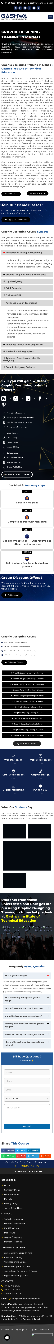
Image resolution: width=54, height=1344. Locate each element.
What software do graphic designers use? (24, 1008)
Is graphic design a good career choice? (23, 1016)
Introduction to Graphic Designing (24, 252)
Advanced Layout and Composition (24, 344)
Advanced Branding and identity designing (21, 359)
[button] (50, 17)
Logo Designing (14, 281)
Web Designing (13, 295)
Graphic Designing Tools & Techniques (26, 274)
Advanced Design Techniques (21, 303)
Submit (27, 1126)
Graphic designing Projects (20, 367)
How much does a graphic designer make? (24, 1034)
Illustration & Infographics (20, 351)
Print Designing (14, 288)
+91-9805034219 (27, 1166)
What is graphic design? (16, 975)
